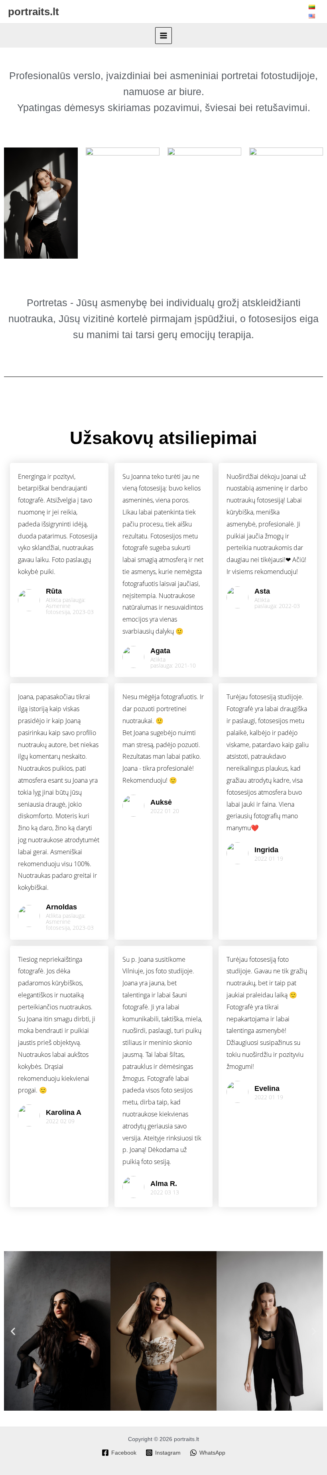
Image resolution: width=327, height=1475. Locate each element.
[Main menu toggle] (163, 35)
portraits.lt (33, 11)
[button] (13, 1331)
